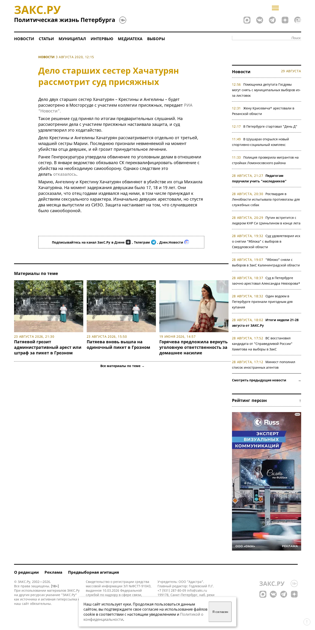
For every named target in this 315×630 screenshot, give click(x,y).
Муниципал (72, 38)
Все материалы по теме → (122, 366)
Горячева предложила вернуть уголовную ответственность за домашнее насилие (193, 347)
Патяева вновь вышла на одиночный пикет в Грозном (118, 344)
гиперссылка (66, 599)
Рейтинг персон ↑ (266, 400)
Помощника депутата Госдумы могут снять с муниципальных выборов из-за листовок (266, 90)
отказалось (64, 174)
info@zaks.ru (197, 590)
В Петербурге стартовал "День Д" (270, 126)
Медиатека (130, 38)
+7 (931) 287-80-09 (172, 590)
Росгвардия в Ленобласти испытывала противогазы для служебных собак (266, 199)
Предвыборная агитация (93, 572)
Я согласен (220, 612)
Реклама (53, 572)
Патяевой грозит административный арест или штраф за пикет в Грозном (47, 347)
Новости (24, 38)
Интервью (102, 38)
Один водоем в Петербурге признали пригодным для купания (262, 301)
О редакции (26, 572)
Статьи (46, 38)
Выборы (156, 38)
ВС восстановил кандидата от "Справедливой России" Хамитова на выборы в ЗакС (262, 343)
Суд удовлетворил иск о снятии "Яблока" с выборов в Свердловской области (266, 241)
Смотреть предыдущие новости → (266, 380)
